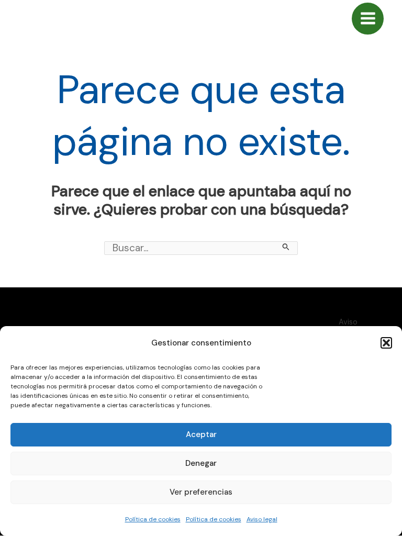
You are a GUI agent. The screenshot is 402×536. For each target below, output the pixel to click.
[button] (386, 343)
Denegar (201, 463)
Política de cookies (153, 519)
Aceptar (201, 434)
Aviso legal (262, 519)
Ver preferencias (201, 492)
